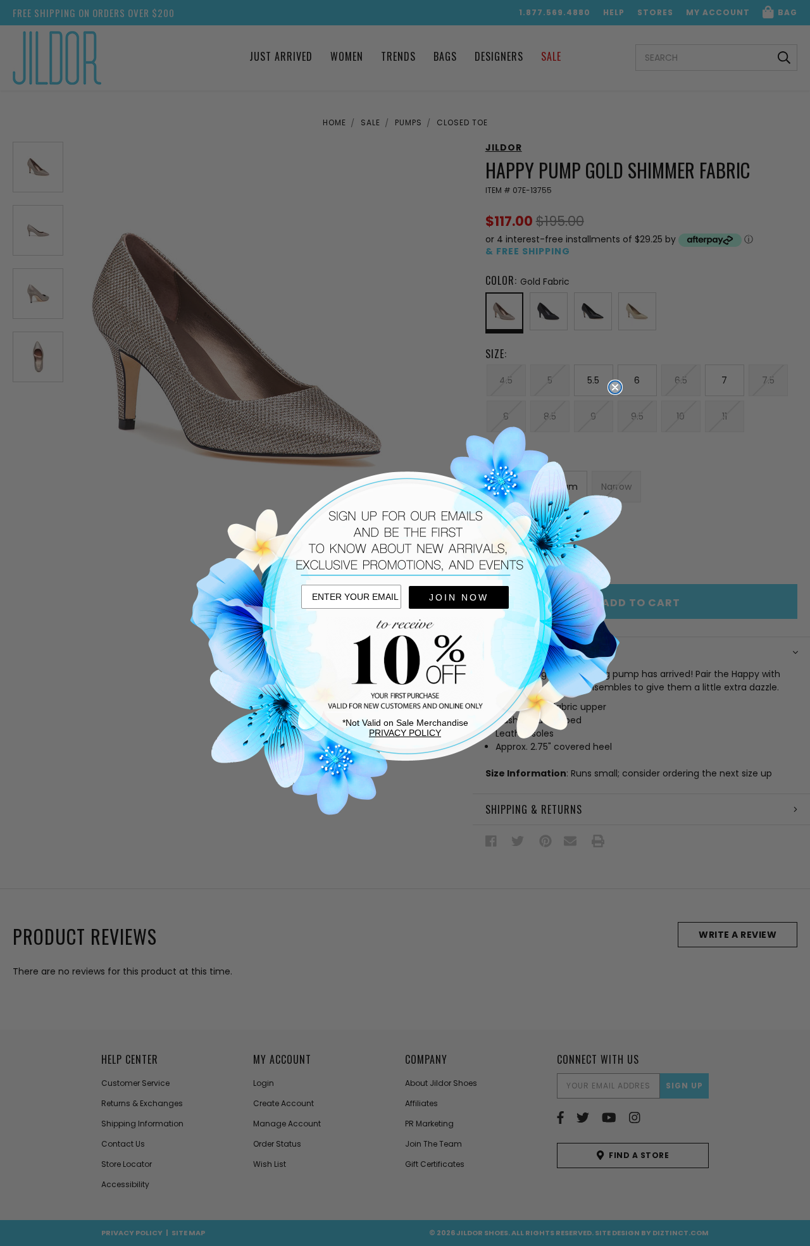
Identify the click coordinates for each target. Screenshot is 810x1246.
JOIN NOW (459, 597)
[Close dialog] (615, 387)
